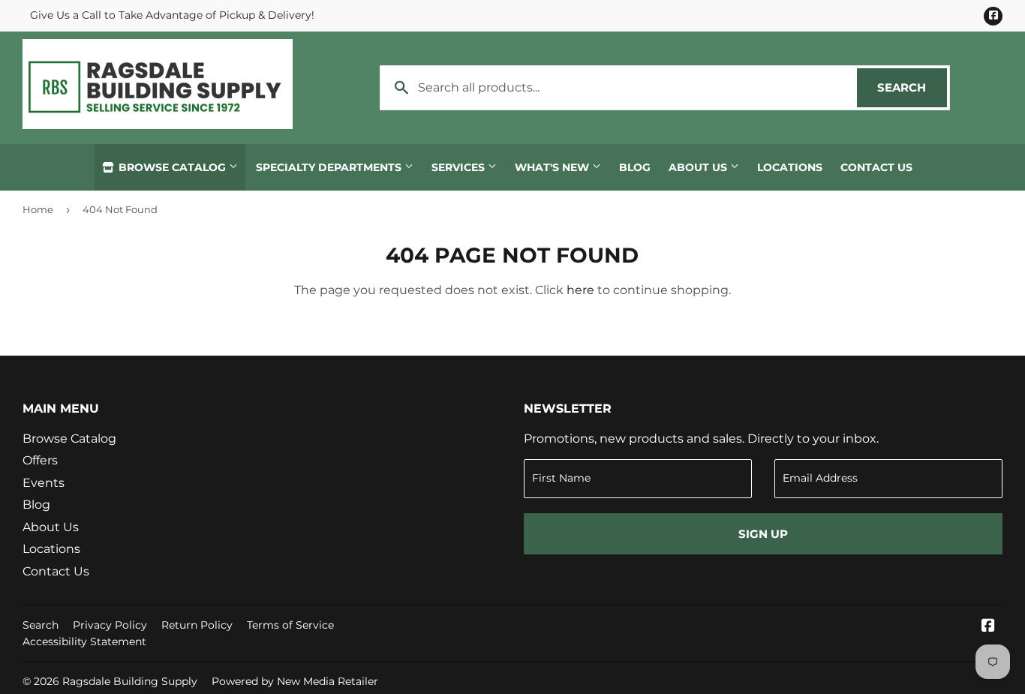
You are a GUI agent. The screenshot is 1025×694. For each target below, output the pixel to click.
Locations (789, 167)
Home (38, 209)
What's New (553, 167)
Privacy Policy (110, 625)
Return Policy (197, 625)
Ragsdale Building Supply (129, 681)
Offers (40, 460)
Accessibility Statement (84, 641)
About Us (699, 167)
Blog (635, 167)
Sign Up (763, 534)
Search (912, 87)
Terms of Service (290, 625)
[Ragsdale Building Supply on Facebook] (988, 627)
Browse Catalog (172, 167)
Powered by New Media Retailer (295, 681)
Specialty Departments (330, 167)
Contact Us (876, 167)
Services (459, 167)
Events (44, 483)
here (580, 290)
